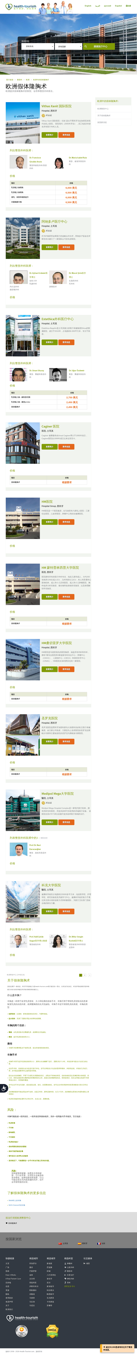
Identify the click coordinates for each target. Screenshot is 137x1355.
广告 (7, 1267)
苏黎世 (49, 1306)
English (88, 6)
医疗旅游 (9, 80)
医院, (44, 431)
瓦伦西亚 (50, 1298)
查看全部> (44, 838)
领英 (88, 1263)
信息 (7, 1286)
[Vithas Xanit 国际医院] (23, 122)
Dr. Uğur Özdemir (76, 371)
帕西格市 (50, 1294)
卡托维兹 (50, 1302)
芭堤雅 (49, 1267)
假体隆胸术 (12, 1223)
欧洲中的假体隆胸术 (41, 80)
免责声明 (9, 1302)
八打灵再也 (51, 1275)
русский (107, 6)
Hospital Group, (49, 506)
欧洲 (27, 80)
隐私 (7, 1294)
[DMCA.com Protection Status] (52, 1331)
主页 (7, 1263)
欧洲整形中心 (103, 109)
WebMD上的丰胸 (15, 1200)
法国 (103, 1243)
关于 (7, 1306)
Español (118, 6)
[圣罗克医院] (23, 734)
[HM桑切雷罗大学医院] (23, 659)
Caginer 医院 (50, 426)
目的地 (8, 1283)
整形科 (19, 80)
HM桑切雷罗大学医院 (57, 643)
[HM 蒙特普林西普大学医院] (23, 584)
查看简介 (49, 135)
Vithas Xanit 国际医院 (57, 106)
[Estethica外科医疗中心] (23, 335)
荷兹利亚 (33, 1283)
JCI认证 (49, 115)
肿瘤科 (70, 1263)
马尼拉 (32, 1306)
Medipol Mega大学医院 (58, 794)
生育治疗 (70, 1275)
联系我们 (9, 1309)
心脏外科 (70, 1267)
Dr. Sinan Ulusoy (36, 371)
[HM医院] (23, 518)
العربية (97, 6)
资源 (7, 1290)
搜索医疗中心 (100, 46)
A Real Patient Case (13, 1279)
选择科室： (26, 41)
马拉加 (32, 1302)
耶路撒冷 (33, 1290)
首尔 (48, 1283)
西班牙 (54, 111)
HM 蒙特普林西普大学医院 (60, 568)
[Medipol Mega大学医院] (23, 810)
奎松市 (49, 1279)
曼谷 (31, 1267)
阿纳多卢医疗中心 (54, 222)
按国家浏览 (102, 122)
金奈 (31, 1275)
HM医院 (47, 502)
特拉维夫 (50, 1290)
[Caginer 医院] (23, 442)
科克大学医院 (51, 885)
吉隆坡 (32, 1294)
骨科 (69, 1283)
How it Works (11, 1275)
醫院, (44, 798)
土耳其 (54, 226)
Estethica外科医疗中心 (58, 319)
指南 (7, 1271)
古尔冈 (32, 1279)
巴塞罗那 (33, 1271)
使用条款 (9, 1298)
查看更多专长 (69, 1286)
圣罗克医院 (50, 718)
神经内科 (70, 1279)
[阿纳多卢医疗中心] (23, 238)
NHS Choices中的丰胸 (17, 1205)
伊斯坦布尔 (34, 1286)
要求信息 (66, 135)
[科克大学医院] (23, 901)
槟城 (48, 1271)
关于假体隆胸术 (104, 115)
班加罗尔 (33, 1263)
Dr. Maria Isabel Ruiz (78, 158)
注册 (129, 6)
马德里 (32, 1298)
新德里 (49, 1263)
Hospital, (46, 111)
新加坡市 (50, 1286)
